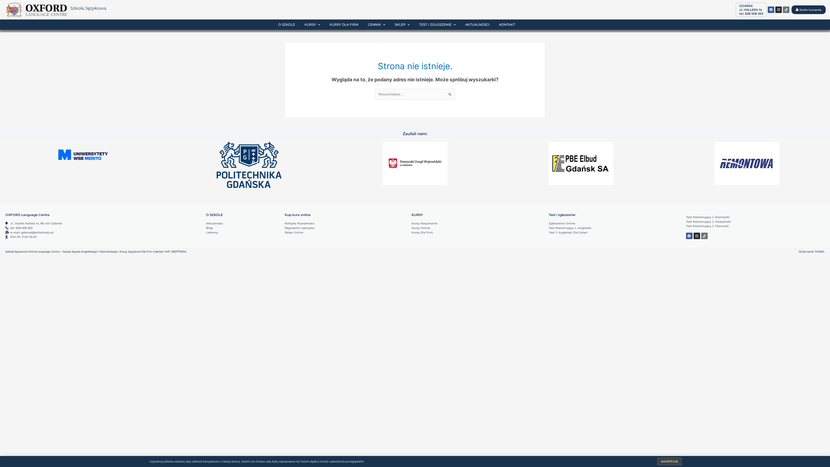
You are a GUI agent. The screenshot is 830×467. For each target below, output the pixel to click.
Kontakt (507, 24)
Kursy (310, 24)
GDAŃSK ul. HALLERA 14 (750, 8)
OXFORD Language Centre (27, 215)
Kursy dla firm (344, 24)
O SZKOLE (214, 215)
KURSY (417, 215)
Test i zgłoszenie (435, 24)
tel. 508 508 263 (751, 14)
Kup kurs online (298, 215)
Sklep (400, 24)
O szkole (286, 24)
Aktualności (477, 24)
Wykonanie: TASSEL (812, 251)
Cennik (374, 24)
